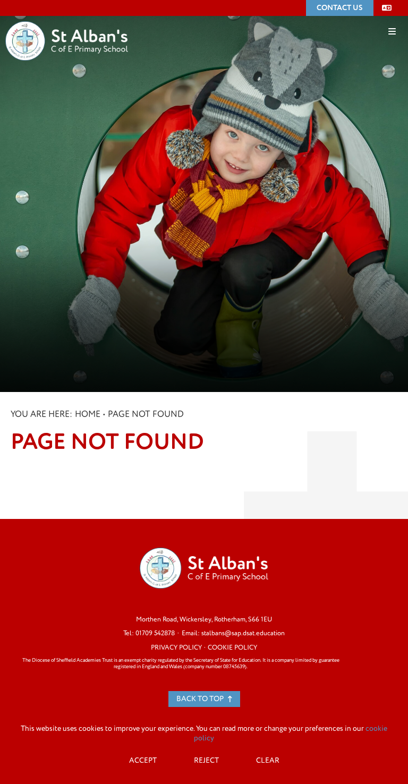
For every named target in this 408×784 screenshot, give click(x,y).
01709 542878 (155, 633)
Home (87, 414)
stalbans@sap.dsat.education (243, 633)
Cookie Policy (232, 647)
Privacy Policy (176, 647)
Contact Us (340, 7)
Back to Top (200, 698)
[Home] (66, 25)
